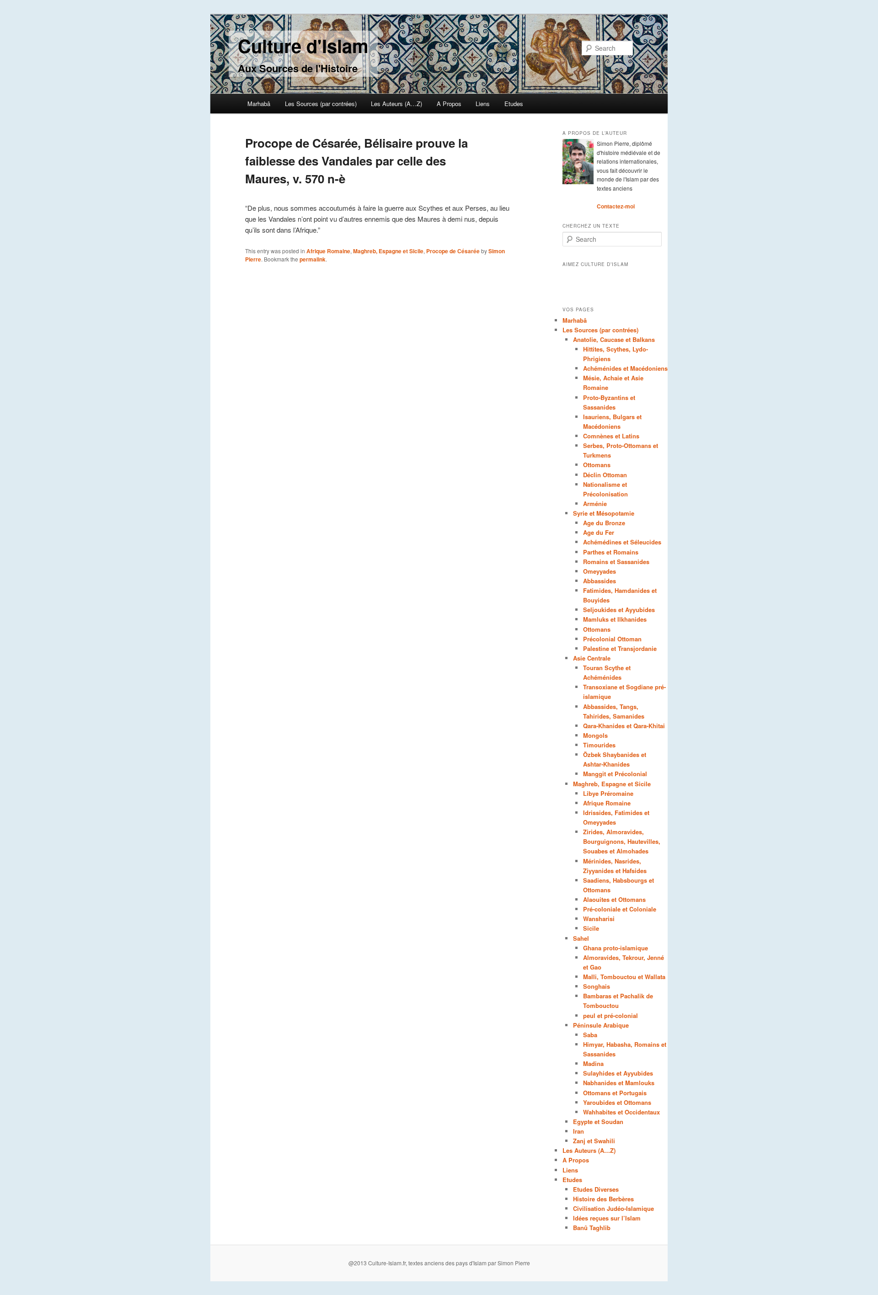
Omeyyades (599, 571)
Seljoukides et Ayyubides (619, 609)
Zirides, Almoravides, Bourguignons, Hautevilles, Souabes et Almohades (621, 841)
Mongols (595, 735)
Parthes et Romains (610, 552)
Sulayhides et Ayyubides (618, 1073)
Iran (578, 1131)
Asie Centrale (591, 658)
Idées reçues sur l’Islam (607, 1218)
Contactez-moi (616, 206)
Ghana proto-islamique (615, 947)
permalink (313, 259)
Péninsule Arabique (601, 1025)
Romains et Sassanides (616, 561)
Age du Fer (598, 532)
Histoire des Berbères (603, 1198)
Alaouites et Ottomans (614, 899)
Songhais (596, 986)
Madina (593, 1063)
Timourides (599, 745)
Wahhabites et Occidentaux (621, 1112)
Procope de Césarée (453, 251)
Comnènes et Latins (611, 436)
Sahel (581, 938)
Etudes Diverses (596, 1189)
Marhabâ (258, 103)
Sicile (591, 928)
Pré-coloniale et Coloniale (619, 909)
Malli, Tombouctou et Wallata (624, 976)
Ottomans (596, 464)
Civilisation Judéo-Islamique (613, 1208)
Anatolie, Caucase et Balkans (614, 339)
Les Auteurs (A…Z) (396, 103)
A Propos (449, 103)
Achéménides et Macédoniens (625, 368)
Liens (483, 103)
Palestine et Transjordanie (620, 648)
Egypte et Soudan (598, 1121)
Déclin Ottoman (605, 474)
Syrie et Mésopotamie (603, 513)
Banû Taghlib (591, 1227)
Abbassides (599, 580)
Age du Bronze (604, 522)
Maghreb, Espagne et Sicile (388, 251)
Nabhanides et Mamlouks (618, 1082)
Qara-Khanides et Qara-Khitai (624, 725)
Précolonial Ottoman (612, 638)
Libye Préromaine (608, 793)
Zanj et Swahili (594, 1140)
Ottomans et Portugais (615, 1092)
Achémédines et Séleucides (622, 542)
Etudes (513, 103)
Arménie (595, 503)
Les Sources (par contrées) (321, 103)
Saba (590, 1034)
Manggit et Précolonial (615, 773)
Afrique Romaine (328, 251)
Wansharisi (599, 918)
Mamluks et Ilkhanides (615, 619)
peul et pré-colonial (610, 1015)
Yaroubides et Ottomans (617, 1102)
